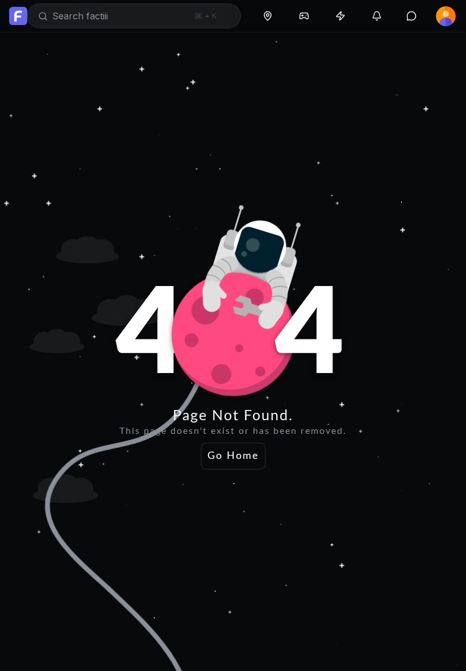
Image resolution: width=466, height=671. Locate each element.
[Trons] (340, 16)
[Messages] (411, 16)
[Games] (304, 16)
